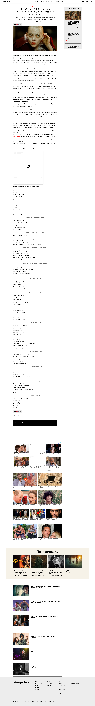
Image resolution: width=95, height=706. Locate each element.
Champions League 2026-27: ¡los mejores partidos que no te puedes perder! (73, 28)
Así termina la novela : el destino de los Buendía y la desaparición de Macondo (73, 23)
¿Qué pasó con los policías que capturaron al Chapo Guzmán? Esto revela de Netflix (73, 40)
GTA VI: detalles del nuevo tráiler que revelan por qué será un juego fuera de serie (46, 602)
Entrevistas (56, 1)
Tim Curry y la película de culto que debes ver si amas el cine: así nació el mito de (46, 635)
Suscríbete (85, 1)
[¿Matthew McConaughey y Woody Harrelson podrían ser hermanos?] (21, 620)
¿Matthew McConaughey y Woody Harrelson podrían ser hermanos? (44, 617)
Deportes (62, 1)
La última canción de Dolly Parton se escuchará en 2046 (44, 650)
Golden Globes (17, 415)
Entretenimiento (36, 1)
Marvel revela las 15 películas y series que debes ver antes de (38, 573)
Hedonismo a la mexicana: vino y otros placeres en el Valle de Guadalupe (73, 46)
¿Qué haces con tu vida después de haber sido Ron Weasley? (73, 34)
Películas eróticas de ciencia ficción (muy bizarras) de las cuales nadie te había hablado (21, 573)
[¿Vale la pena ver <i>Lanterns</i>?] (73, 561)
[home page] (7, 1)
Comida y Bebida (49, 1)
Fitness (42, 1)
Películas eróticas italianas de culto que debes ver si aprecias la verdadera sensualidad (56, 573)
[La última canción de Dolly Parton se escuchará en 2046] (21, 654)
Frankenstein (16, 136)
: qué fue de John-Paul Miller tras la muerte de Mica (46, 587)
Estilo (30, 1)
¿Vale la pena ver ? (71, 571)
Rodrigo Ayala (38, 21)
